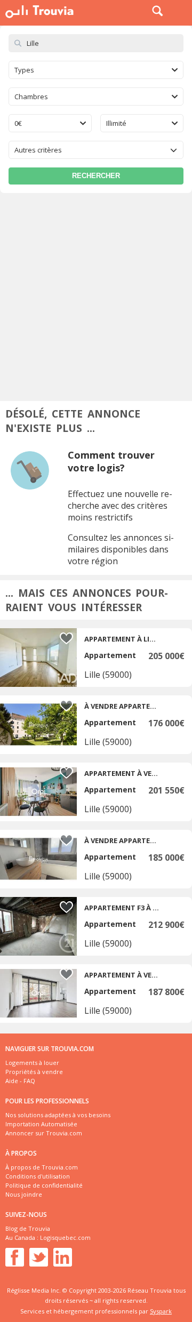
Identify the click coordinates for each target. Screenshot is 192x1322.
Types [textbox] (24, 70)
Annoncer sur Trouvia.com (43, 1133)
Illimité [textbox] (116, 123)
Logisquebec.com (65, 1237)
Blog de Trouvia (27, 1228)
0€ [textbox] (18, 123)
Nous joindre (23, 1194)
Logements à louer (32, 1063)
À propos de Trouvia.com (41, 1167)
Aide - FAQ (20, 1081)
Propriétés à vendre (34, 1072)
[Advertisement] (96, 294)
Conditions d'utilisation (37, 1176)
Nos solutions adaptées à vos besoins (57, 1115)
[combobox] (96, 70)
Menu (181, 10)
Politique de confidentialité (44, 1185)
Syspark (161, 1311)
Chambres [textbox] (31, 96)
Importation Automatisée (41, 1124)
